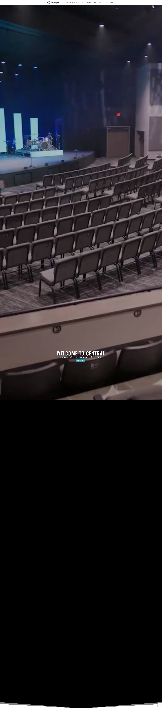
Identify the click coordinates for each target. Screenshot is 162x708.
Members (89, 2)
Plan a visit (80, 360)
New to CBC (69, 2)
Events (95, 2)
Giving (104, 2)
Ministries (76, 2)
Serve (100, 2)
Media (83, 2)
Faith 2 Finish (110, 2)
